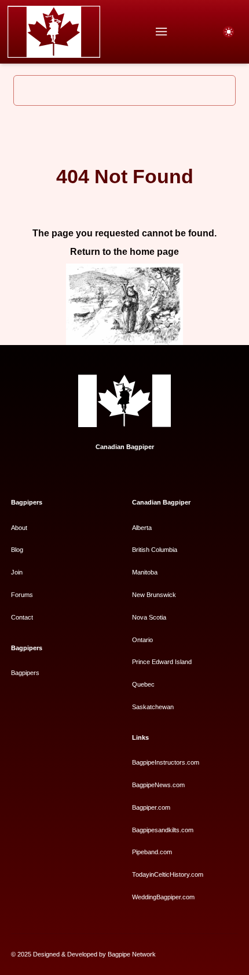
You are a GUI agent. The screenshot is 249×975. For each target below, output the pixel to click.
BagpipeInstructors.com (165, 762)
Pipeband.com (152, 851)
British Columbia (154, 549)
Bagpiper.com (151, 807)
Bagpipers (25, 672)
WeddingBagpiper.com (163, 897)
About (19, 527)
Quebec (143, 684)
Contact (22, 617)
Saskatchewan (153, 706)
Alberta (142, 527)
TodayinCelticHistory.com (167, 874)
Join (17, 572)
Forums (22, 594)
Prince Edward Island (162, 661)
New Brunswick (154, 594)
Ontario (142, 639)
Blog (17, 549)
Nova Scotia (149, 617)
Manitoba (145, 572)
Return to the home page (124, 252)
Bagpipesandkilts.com (162, 829)
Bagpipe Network (132, 954)
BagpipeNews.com (158, 784)
